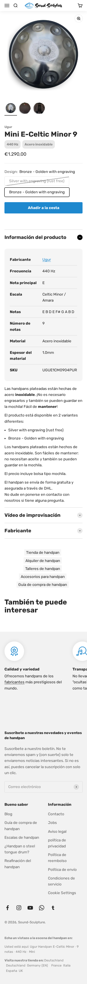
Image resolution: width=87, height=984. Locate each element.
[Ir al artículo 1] (10, 109)
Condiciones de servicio (61, 881)
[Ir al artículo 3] (39, 109)
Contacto (56, 814)
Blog (8, 814)
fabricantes (14, 682)
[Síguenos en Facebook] (7, 908)
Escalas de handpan (21, 837)
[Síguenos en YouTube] (30, 908)
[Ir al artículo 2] (25, 109)
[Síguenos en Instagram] (19, 908)
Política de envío (62, 869)
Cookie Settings (62, 893)
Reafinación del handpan (17, 863)
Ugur (8, 127)
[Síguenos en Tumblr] (53, 908)
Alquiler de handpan (42, 560)
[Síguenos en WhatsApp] (42, 908)
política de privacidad (57, 843)
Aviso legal (57, 831)
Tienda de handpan (42, 552)
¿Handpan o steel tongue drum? (19, 849)
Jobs (52, 822)
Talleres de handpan (42, 568)
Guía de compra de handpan (42, 584)
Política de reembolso (57, 857)
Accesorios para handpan (43, 576)
